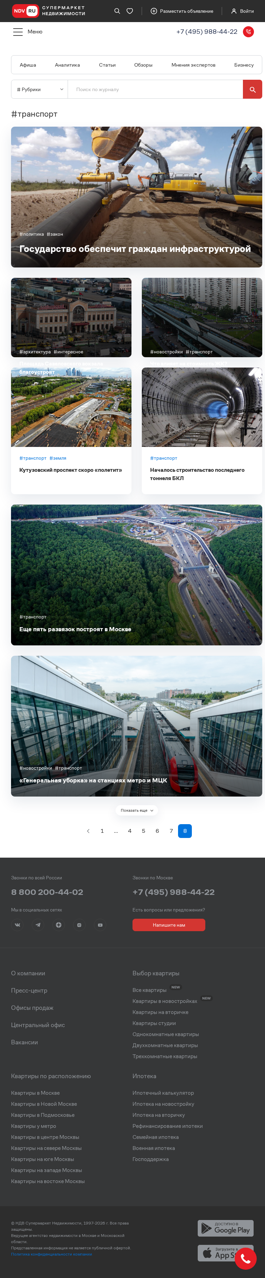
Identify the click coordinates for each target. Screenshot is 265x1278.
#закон (55, 234)
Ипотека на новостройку (163, 1104)
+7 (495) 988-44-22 (206, 32)
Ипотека (144, 1076)
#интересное (68, 351)
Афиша (28, 64)
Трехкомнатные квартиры (164, 1056)
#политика (31, 234)
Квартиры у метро (33, 1126)
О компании (28, 973)
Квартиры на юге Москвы (42, 1159)
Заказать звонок (248, 31)
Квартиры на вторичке (160, 1012)
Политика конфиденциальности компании (51, 1254)
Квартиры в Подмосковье (43, 1115)
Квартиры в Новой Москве (44, 1104)
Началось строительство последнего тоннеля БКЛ (197, 474)
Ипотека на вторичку (158, 1115)
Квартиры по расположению (51, 1076)
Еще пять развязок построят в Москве (75, 629)
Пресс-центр (29, 990)
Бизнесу (244, 64)
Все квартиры (149, 990)
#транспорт (199, 351)
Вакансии (24, 1042)
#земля (57, 458)
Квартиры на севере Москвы (46, 1148)
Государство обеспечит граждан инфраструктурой (135, 249)
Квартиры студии (154, 1023)
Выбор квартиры (155, 973)
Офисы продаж (32, 1008)
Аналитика (67, 64)
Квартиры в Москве (35, 1093)
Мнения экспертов (193, 64)
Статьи (107, 64)
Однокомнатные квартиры (165, 1034)
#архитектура (35, 351)
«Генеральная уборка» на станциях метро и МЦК (93, 780)
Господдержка (150, 1159)
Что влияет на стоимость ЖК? (188, 363)
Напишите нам (169, 925)
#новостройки (166, 351)
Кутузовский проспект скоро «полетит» (70, 470)
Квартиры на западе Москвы (46, 1170)
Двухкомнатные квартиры (165, 1045)
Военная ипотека (153, 1148)
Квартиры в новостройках (164, 1001)
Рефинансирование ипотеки (167, 1126)
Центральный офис (38, 1025)
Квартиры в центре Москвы (45, 1137)
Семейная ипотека (155, 1137)
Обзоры (143, 64)
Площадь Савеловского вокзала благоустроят (61, 367)
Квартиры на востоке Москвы (48, 1181)
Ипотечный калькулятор (163, 1093)
